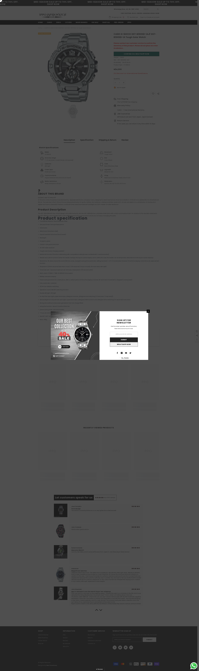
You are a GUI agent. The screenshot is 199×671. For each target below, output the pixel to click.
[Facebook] (117, 353)
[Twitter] (130, 353)
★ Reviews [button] (99, 669)
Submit (124, 340)
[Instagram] (122, 353)
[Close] (148, 311)
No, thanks (125, 358)
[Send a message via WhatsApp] (194, 666)
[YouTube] (126, 353)
